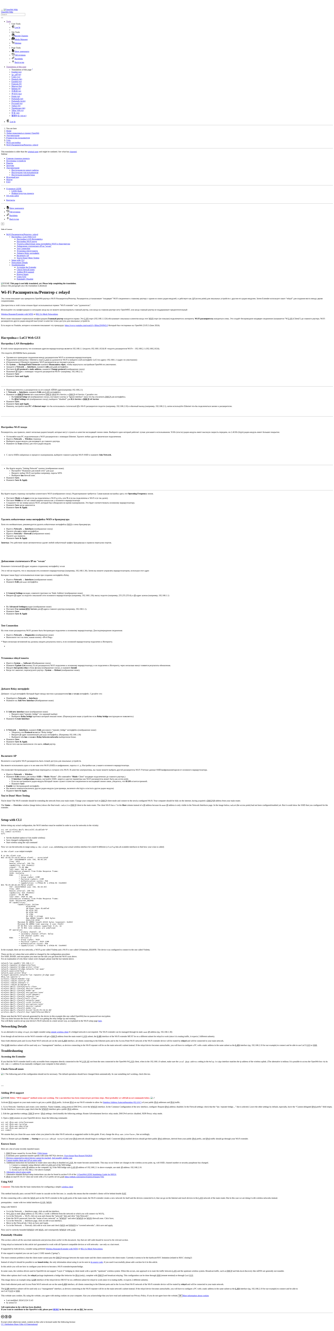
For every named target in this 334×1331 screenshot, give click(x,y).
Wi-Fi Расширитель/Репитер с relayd (22, 145)
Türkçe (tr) (15, 106)
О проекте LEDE (13, 189)
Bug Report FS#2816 (83, 1156)
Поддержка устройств (16, 161)
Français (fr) (16, 84)
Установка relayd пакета (27, 251)
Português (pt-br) (18, 101)
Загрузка (10, 165)
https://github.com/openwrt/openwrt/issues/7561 (84, 1177)
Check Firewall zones (26, 269)
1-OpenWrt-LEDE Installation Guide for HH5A (96, 1174)
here (100, 1021)
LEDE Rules (16, 191)
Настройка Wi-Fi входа (27, 241)
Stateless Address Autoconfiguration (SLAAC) (122, 1102)
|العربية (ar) (16, 74)
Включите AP (23, 255)
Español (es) (16, 81)
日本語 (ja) (16, 91)
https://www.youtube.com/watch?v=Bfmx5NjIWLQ (86, 325)
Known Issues (22, 274)
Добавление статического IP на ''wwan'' (34, 246)
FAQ (8, 182)
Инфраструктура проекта (22, 193)
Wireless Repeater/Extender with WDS (17, 314)
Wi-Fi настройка (13, 142)
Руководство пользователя (18, 138)
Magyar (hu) (16, 86)
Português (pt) (17, 99)
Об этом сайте (12, 196)
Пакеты (9, 163)
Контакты (10, 200)
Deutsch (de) (16, 79)
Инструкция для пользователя (24, 172)
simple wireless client (59, 1032)
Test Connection (23, 248)
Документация (12, 135)
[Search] (2, 17)
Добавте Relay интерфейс (28, 253)
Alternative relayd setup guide (18, 1172)
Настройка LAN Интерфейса (30, 239)
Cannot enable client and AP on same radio (24, 1160)
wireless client (67, 1187)
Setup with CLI (17, 260)
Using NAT (21, 277)
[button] (8, 21)
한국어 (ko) (16, 94)
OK (180, 1296)
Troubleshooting (18, 265)
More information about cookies (196, 1296)
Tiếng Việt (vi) (17, 110)
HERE (56, 1309)
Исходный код (12, 177)
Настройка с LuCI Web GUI (23, 237)
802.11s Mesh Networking (47, 314)
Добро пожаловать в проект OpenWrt (22, 133)
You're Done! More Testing (28, 258)
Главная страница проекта (18, 158)
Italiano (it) (15, 88)
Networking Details (19, 262)
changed (73, 152)
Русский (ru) (16, 103)
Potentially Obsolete (25, 279)
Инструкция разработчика (23, 175)
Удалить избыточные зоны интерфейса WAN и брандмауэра (43, 244)
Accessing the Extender (26, 267)
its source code (97, 1262)
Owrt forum (69, 1156)
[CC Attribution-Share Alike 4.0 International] (6, 1317)
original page (33, 152)
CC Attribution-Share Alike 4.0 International (19, 1324)
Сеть (8, 140)
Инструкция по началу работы (25, 170)
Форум (9, 179)
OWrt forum (42, 1153)
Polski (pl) (15, 96)
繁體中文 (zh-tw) (18, 116)
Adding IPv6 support (25, 272)
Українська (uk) (18, 108)
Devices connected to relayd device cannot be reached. (28, 1158)
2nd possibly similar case (62, 1158)
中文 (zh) (15, 113)
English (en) (16, 72)
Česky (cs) (15, 77)
